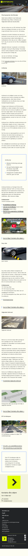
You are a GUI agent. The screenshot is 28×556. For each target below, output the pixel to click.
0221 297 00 (10, 540)
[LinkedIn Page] (25, 537)
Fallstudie (6, 209)
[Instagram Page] (25, 540)
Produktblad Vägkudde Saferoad (12, 380)
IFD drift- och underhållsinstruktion (12, 446)
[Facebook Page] (25, 535)
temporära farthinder (10, 61)
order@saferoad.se (7, 500)
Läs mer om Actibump (9, 207)
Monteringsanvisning (8, 299)
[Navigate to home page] (7, 2)
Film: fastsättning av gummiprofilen (12, 448)
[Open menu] (26, 2)
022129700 (5, 498)
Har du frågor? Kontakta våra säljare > (13, 238)
